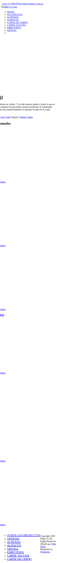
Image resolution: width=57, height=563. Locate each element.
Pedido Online (26, 117)
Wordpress (45, 552)
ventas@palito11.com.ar (32, 3)
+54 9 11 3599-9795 (11, 3)
